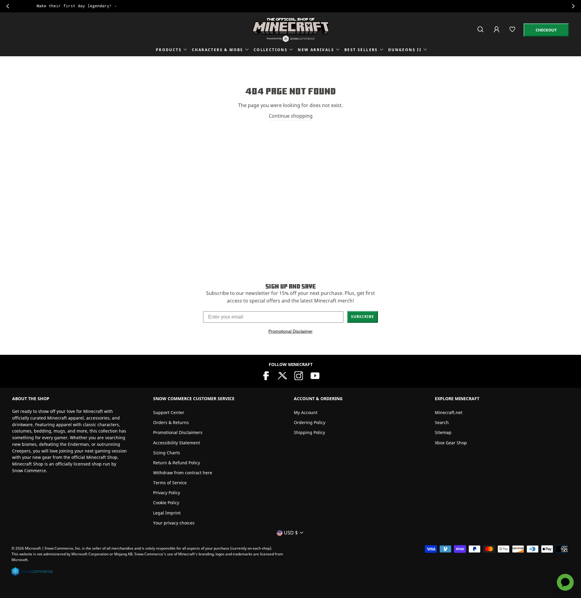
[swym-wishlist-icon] (513, 31)
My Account (305, 412)
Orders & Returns (171, 422)
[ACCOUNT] (497, 33)
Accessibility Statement (176, 443)
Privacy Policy (166, 492)
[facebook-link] (266, 375)
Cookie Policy (166, 502)
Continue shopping (291, 116)
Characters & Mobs (217, 49)
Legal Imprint (167, 513)
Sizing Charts (166, 453)
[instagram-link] (298, 375)
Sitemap (443, 432)
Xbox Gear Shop (451, 443)
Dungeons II (405, 49)
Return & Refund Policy (176, 463)
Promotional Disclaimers (177, 432)
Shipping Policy (309, 432)
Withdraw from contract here (182, 472)
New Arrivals (316, 49)
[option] (290, 6)
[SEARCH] (481, 31)
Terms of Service (170, 482)
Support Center (168, 412)
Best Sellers (361, 49)
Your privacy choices (174, 523)
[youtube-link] (315, 375)
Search (442, 422)
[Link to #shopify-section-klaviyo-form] (290, 6)
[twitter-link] (282, 375)
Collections (270, 49)
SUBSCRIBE (362, 316)
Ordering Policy (309, 422)
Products (169, 49)
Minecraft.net (448, 412)
